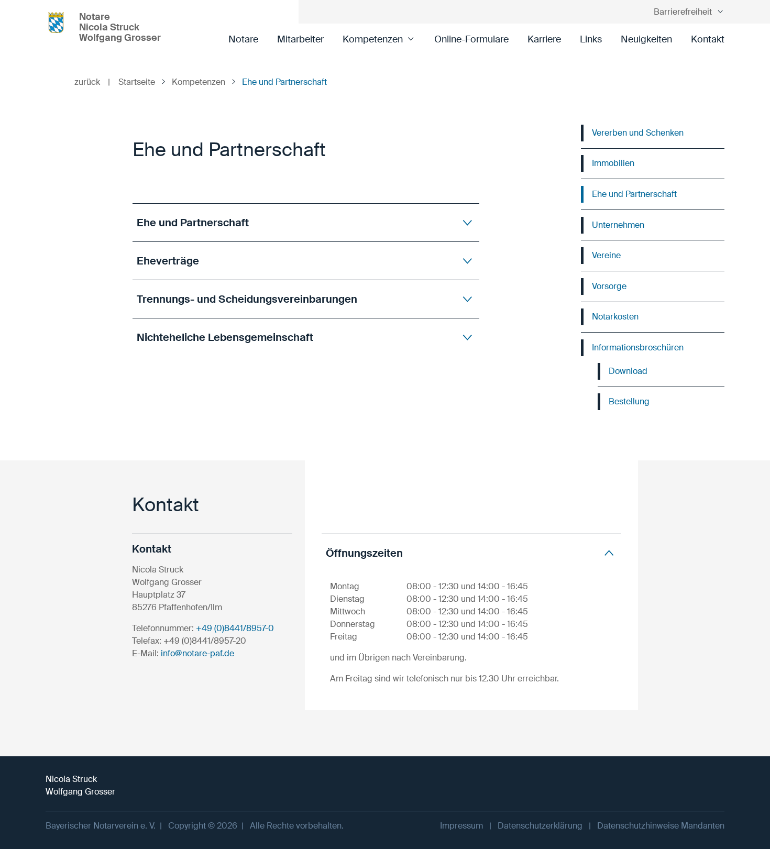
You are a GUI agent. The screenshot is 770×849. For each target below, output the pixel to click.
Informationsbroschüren (638, 347)
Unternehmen (618, 224)
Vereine (606, 255)
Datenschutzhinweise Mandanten (660, 825)
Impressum (461, 825)
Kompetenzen (373, 39)
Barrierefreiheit (683, 11)
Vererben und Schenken (638, 132)
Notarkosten (615, 316)
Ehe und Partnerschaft (634, 194)
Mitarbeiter (300, 39)
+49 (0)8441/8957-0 (235, 628)
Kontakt (707, 39)
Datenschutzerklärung (540, 825)
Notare (243, 39)
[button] (306, 222)
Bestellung (629, 401)
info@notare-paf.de (197, 653)
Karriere (544, 39)
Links (591, 39)
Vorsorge (609, 286)
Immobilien (613, 163)
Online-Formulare (471, 39)
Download (628, 371)
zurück (92, 81)
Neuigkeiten (646, 39)
